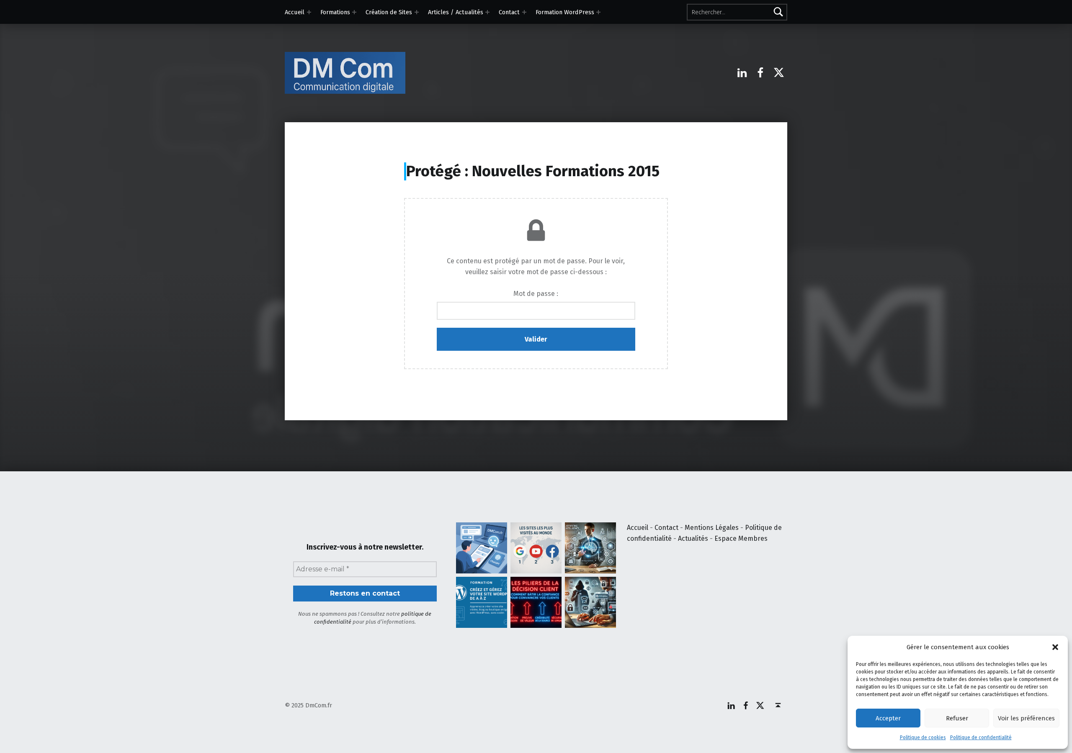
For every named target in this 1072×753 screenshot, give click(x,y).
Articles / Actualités (455, 12)
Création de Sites (389, 12)
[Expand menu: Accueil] (309, 12)
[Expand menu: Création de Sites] (417, 12)
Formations (335, 12)
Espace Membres (741, 538)
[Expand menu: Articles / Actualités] (487, 12)
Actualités (693, 538)
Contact (509, 12)
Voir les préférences (1026, 718)
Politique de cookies (923, 737)
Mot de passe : (535, 294)
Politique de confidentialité (981, 737)
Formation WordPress (565, 12)
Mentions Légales (712, 528)
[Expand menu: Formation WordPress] (598, 12)
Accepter (888, 718)
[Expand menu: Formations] (354, 12)
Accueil (294, 12)
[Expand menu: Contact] (524, 12)
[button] (1055, 647)
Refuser (957, 718)
